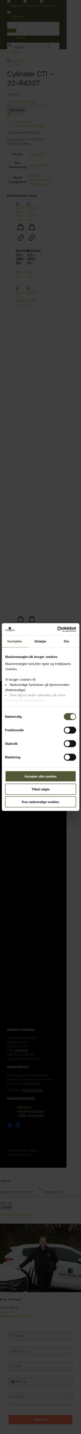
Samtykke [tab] (14, 641)
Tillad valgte (41, 789)
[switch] (70, 730)
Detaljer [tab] (40, 641)
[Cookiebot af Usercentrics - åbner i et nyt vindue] (57, 629)
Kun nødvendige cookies (40, 802)
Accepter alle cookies (40, 776)
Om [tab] (66, 641)
